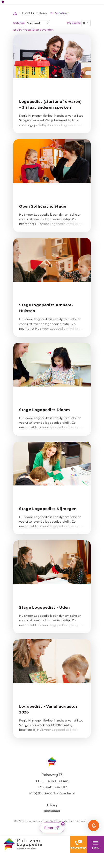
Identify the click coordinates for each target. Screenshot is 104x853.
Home (43, 13)
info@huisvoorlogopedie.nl (52, 793)
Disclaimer (52, 811)
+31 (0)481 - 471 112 (52, 787)
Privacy (52, 805)
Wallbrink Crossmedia (70, 821)
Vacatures (62, 13)
